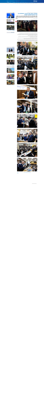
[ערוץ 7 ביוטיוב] (8, 2)
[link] (10, 18)
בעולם (27, 2)
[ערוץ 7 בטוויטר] (10, 2)
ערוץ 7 (36, 18)
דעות (18, 2)
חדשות (36, 2)
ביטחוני (33, 2)
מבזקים (34, 2)
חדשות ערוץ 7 (35, 1)
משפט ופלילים (23, 2)
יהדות (16, 2)
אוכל (17, 2)
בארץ (29, 2)
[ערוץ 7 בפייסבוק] (9, 2)
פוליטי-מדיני (31, 2)
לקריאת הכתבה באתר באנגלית (34, 183)
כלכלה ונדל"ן (21, 2)
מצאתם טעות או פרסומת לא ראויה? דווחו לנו (27, 172)
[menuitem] (36, 2)
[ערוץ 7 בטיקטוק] (7, 2)
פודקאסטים (26, 2)
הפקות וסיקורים (14, 2)
